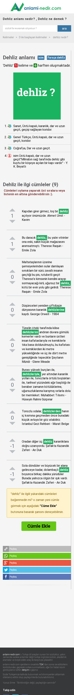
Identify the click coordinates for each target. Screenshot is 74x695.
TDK (41, 664)
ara (64, 28)
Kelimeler (8, 37)
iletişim (25, 670)
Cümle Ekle (38, 526)
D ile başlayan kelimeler (33, 37)
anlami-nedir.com (11, 654)
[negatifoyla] (12, 221)
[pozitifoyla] (12, 210)
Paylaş (13, 548)
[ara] (30, 28)
